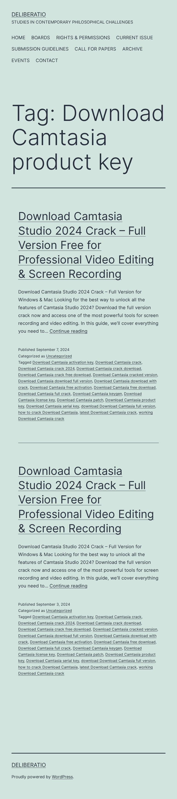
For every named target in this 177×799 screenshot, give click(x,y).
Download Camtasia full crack (44, 393)
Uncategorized (59, 356)
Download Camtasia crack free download (54, 374)
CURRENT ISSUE (134, 37)
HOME (18, 37)
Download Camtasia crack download (109, 368)
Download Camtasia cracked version (125, 374)
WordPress (62, 776)
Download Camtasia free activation (61, 387)
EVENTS (21, 60)
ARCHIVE (132, 49)
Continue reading (68, 331)
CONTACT (47, 60)
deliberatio (29, 14)
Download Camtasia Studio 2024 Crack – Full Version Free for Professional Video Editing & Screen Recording (86, 245)
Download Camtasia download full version (55, 381)
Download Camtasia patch (80, 400)
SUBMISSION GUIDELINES (40, 49)
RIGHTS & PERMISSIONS (83, 37)
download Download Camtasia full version (118, 406)
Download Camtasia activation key (62, 362)
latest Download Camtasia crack (108, 412)
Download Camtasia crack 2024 (46, 368)
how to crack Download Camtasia (48, 412)
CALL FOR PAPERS (95, 49)
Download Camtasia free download (125, 387)
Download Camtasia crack (118, 362)
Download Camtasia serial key (52, 406)
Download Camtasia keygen (97, 393)
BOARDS (40, 37)
